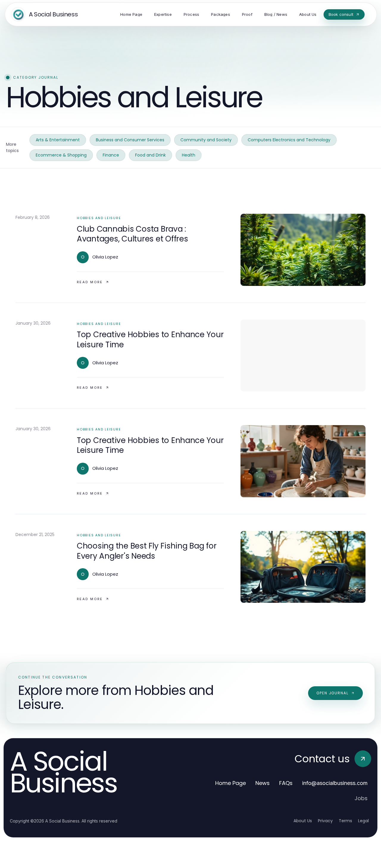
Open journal (332, 693)
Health (188, 155)
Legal (363, 821)
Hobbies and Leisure (99, 218)
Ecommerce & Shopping (61, 155)
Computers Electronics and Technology (289, 140)
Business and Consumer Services (130, 140)
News (262, 783)
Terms (345, 821)
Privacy (325, 821)
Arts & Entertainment (58, 140)
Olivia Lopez (105, 257)
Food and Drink (150, 155)
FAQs (286, 783)
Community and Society (206, 140)
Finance (111, 155)
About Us (302, 821)
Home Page (230, 783)
